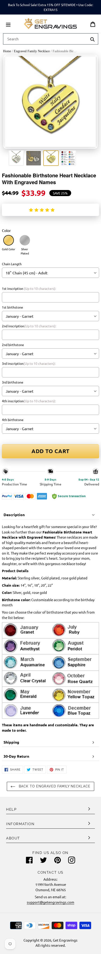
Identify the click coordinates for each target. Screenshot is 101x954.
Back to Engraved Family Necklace (54, 786)
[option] (16, 158)
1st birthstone (12, 307)
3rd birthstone (12, 382)
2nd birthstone (13, 345)
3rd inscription (28, 363)
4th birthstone (12, 419)
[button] (42, 209)
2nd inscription (29, 326)
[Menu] (8, 23)
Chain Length (12, 264)
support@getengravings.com (50, 902)
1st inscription (29, 288)
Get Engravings (65, 940)
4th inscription (29, 401)
